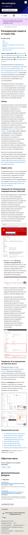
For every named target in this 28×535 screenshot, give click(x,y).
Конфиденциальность (18, 525)
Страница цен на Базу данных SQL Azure (15, 447)
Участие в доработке (6, 525)
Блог (14, 523)
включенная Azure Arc (11, 72)
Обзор (3, 41)
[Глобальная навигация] (1, 15)
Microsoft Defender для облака (12, 445)
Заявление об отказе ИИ (7, 521)
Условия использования (7, 531)
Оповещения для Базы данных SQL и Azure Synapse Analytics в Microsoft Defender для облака (13, 183)
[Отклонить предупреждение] (26, 2)
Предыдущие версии (6, 523)
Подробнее (11, 452)
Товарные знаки (19, 531)
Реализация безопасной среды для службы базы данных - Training (12, 484)
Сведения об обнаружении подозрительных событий (13, 45)
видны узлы (5, 43)
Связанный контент (7, 50)
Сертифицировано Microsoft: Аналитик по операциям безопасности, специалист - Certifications (12, 493)
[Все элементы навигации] (2, 27)
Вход (26, 15)
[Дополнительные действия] (25, 27)
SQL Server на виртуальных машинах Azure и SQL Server (13, 70)
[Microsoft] (14, 16)
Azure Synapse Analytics (13, 68)
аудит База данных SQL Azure (12, 443)
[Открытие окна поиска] (22, 15)
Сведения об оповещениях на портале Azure (13, 48)
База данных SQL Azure (11, 26)
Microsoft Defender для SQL (11, 441)
